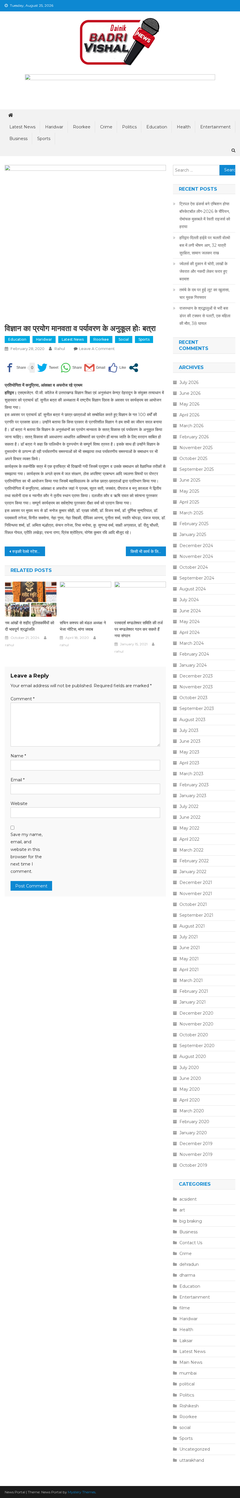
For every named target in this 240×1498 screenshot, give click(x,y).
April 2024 (189, 632)
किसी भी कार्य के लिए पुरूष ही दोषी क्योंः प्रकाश (148, 551)
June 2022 (189, 817)
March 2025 (191, 513)
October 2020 (193, 1034)
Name (18, 756)
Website (19, 803)
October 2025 (193, 458)
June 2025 (189, 480)
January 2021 (192, 1002)
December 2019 (195, 1143)
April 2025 (189, 502)
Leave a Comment (97, 348)
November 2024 (196, 556)
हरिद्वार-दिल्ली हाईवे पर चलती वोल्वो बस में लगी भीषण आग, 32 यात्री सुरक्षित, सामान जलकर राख (204, 245)
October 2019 (193, 1165)
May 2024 (189, 621)
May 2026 (189, 404)
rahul (59, 348)
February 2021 (193, 991)
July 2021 (188, 937)
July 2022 (188, 806)
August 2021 (192, 926)
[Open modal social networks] (133, 368)
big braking (190, 1221)
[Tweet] (47, 368)
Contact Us (190, 1242)
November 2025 (195, 447)
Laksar (186, 1340)
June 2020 (190, 1078)
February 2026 (194, 436)
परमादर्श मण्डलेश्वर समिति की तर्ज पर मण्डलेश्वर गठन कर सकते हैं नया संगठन (138, 629)
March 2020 (191, 1110)
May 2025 (189, 491)
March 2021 (191, 980)
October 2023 (193, 697)
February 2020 (194, 1121)
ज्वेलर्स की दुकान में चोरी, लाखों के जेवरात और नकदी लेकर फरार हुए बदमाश (203, 271)
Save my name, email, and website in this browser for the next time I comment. (26, 853)
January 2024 (193, 665)
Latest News (22, 127)
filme (184, 1308)
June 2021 (189, 947)
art (182, 1210)
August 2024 (192, 589)
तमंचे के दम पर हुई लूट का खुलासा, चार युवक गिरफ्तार (204, 293)
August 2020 (192, 1056)
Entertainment (215, 127)
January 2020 (193, 1132)
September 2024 (196, 578)
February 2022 (194, 860)
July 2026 (188, 382)
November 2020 (196, 1024)
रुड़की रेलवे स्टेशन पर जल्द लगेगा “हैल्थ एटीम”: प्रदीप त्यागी (28, 551)
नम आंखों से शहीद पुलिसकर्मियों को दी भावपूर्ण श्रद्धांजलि (29, 626)
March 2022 (191, 850)
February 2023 (194, 784)
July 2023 (188, 730)
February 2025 (193, 523)
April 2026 (189, 415)
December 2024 (196, 545)
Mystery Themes (81, 1492)
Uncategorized (194, 1449)
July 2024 (189, 599)
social (124, 339)
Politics (129, 127)
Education (156, 127)
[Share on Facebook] (15, 368)
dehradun (189, 1264)
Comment (23, 698)
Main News (190, 1362)
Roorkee (81, 127)
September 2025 (196, 469)
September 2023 (196, 708)
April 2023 (189, 763)
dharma (187, 1275)
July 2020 (189, 1067)
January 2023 (192, 795)
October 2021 (193, 904)
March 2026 (191, 425)
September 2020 (197, 1045)
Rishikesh (189, 1406)
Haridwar (54, 127)
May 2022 (189, 828)
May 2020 (189, 1089)
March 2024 (191, 643)
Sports (43, 138)
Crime (106, 127)
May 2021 (189, 958)
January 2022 (192, 871)
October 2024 (193, 567)
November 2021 (195, 893)
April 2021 (189, 969)
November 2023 (196, 686)
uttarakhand (191, 1460)
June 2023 (189, 741)
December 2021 (195, 882)
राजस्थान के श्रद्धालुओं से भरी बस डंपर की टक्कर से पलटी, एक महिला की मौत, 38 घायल (204, 316)
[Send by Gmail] (94, 368)
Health (184, 127)
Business (18, 138)
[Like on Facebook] (117, 368)
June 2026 (189, 393)
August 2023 (192, 719)
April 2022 (189, 839)
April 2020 (189, 1100)
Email (18, 779)
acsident (188, 1199)
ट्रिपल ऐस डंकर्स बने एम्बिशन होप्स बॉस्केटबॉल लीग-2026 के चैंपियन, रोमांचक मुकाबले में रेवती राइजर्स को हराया (204, 215)
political (187, 1384)
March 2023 (191, 773)
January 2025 (192, 534)
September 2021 (196, 915)
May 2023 (189, 752)
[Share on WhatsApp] (71, 368)
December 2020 (196, 1013)
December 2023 (196, 676)
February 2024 (194, 654)
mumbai (188, 1373)
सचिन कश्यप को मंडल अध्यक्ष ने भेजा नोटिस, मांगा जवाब (83, 626)
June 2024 (190, 610)
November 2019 (195, 1154)
